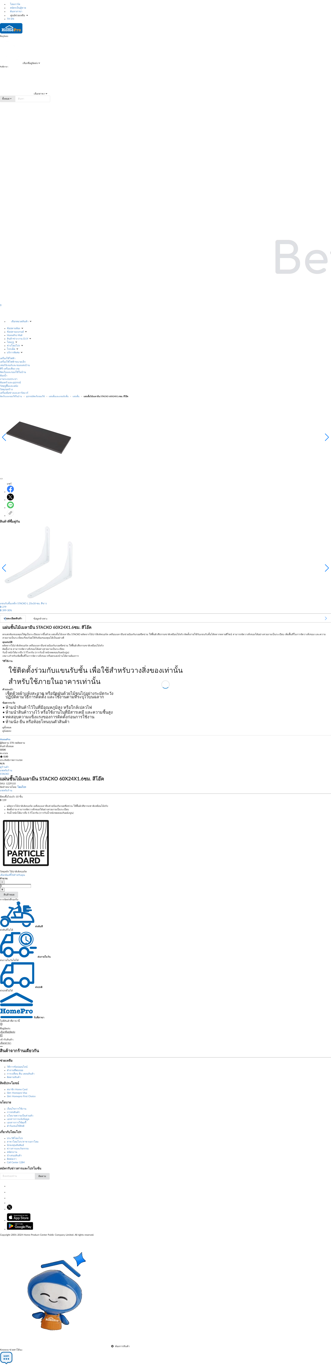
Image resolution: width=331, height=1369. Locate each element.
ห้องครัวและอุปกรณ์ (10, 382)
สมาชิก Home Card (17, 1089)
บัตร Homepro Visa (17, 1093)
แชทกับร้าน (6, 770)
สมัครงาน (12, 1152)
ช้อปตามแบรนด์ (15, 332)
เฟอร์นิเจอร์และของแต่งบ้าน (15, 365)
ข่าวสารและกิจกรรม (18, 1149)
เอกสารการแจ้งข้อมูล (18, 1119)
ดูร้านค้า (4, 767)
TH (8, 19)
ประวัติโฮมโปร (15, 1138)
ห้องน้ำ (3, 376)
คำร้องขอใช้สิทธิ (15, 1126)
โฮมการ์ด (14, 4)
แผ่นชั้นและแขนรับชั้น (58, 396)
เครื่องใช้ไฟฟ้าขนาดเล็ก (13, 362)
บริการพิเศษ (13, 352)
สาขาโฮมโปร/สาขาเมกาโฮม (22, 1142)
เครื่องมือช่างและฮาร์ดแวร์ (14, 393)
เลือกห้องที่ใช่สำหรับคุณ (12, 875)
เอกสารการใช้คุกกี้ (16, 1122)
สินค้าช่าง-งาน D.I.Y (17, 339)
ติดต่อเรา (12, 1159)
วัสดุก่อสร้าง (6, 389)
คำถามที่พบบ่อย (15, 1070)
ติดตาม (42, 1176)
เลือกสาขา (39, 94)
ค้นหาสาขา (15, 11)
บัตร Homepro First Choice (21, 1096)
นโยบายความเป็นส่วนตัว (20, 1116)
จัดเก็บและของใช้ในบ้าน (13, 372)
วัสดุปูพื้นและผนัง (9, 386)
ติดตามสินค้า (14, 1077)
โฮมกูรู (10, 342)
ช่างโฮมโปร (13, 345)
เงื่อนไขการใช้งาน (16, 1109)
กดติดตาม (19, 743)
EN (12, 19)
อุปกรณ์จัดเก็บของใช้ (35, 396)
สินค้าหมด (9, 895)
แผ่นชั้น (76, 396)
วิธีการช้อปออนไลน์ (17, 1067)
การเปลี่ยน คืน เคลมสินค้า (20, 1074)
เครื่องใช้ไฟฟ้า (7, 358)
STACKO (4, 774)
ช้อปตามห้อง (13, 328)
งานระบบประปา (8, 379)
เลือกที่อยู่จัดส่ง (30, 63)
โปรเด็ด (11, 349)
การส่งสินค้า (13, 1112)
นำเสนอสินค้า (14, 1155)
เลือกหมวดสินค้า (19, 321)
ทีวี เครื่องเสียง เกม (9, 369)
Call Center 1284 (16, 1162)
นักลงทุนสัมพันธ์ (15, 1145)
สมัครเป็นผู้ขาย (17, 8)
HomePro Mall (14, 335)
